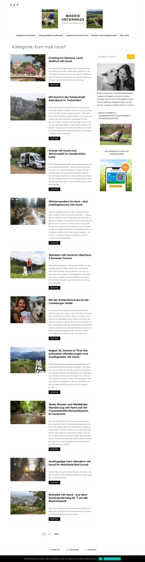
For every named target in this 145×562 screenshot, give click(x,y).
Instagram (74, 550)
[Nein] (142, 559)
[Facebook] (11, 4)
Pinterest (92, 550)
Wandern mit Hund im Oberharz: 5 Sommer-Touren (70, 256)
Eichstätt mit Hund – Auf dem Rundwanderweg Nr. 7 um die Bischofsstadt (68, 498)
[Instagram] (14, 4)
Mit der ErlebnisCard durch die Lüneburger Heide (69, 301)
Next (56, 534)
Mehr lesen (54, 85)
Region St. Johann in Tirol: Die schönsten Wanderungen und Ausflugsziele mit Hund (68, 353)
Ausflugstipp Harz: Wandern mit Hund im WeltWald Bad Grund (70, 463)
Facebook (55, 550)
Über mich (124, 35)
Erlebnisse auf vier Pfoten (77, 35)
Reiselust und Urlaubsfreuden (104, 35)
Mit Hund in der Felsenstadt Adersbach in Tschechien (67, 99)
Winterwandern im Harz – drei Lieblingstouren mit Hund (68, 203)
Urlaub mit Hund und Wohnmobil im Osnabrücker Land (67, 154)
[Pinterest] (17, 4)
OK (101, 559)
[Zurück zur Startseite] (72, 18)
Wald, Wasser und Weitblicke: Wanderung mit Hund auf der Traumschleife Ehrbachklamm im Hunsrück (68, 409)
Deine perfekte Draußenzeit (51, 35)
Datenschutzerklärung (112, 559)
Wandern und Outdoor (26, 35)
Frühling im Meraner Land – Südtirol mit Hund (66, 59)
